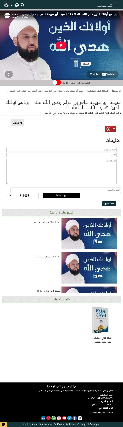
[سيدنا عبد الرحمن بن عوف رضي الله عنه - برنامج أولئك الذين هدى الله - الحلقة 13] (89, 268)
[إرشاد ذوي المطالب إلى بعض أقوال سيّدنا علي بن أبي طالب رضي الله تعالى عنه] (101, 320)
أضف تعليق (109, 204)
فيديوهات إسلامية (97, 90)
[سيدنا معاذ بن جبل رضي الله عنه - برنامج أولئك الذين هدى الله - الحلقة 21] (89, 233)
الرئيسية (116, 90)
